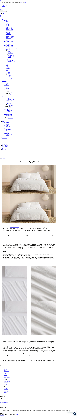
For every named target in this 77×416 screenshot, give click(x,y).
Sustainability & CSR (5, 146)
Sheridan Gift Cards (7, 377)
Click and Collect (6, 371)
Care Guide (5, 375)
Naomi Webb (3, 158)
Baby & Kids (4, 149)
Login (1, 415)
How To (3, 148)
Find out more (18, 414)
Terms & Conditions (7, 381)
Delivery (5, 370)
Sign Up (3, 415)
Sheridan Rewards (6, 372)
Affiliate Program (6, 384)
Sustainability (6, 389)
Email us (1, 402)
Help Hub (5, 369)
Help (3, 139)
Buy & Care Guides (5, 145)
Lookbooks (9, 51)
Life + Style (5, 390)
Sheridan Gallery (6, 391)
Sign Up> (25, 2)
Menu (1, 15)
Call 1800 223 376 (5, 402)
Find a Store (5, 373)
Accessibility (6, 392)
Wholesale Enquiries (7, 383)
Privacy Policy (6, 382)
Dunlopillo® (9, 52)
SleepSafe (5, 388)
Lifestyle (3, 147)
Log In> (21, 2)
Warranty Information (7, 376)
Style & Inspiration (4, 144)
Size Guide (5, 374)
